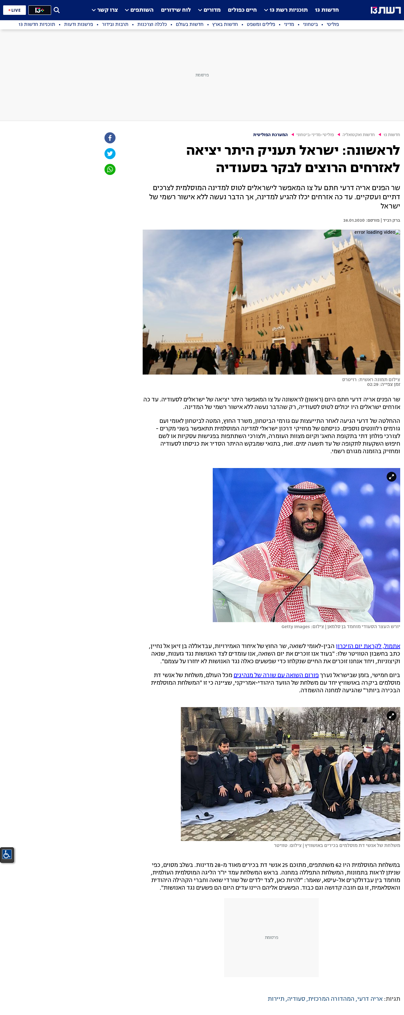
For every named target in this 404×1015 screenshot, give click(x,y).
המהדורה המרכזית (331, 999)
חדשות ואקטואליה (358, 135)
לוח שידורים (176, 10)
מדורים (212, 10)
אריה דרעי (370, 999)
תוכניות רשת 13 (289, 10)
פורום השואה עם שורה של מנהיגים (276, 675)
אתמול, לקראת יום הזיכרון (368, 646)
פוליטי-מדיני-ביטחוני (315, 135)
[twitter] (110, 153)
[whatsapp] (110, 169)
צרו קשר (107, 10)
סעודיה (296, 999)
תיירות (276, 999)
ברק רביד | (390, 220)
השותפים (142, 10)
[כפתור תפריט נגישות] (7, 854)
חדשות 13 (327, 10)
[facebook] (110, 137)
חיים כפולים (242, 10)
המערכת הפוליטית (270, 135)
